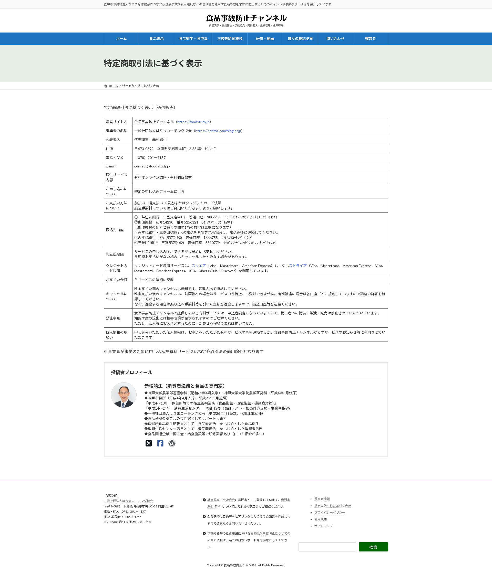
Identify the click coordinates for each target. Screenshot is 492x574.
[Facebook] (160, 443)
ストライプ (298, 265)
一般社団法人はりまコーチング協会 (128, 501)
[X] (148, 443)
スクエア (199, 265)
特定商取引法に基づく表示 (332, 505)
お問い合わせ (238, 523)
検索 (373, 547)
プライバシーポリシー (329, 512)
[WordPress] (171, 443)
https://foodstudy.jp (193, 122)
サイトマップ (323, 526)
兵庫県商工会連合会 (221, 500)
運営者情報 (322, 499)
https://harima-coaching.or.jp (218, 131)
